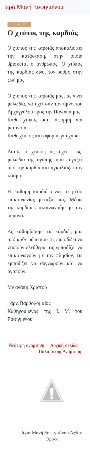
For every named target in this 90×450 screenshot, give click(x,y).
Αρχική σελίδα (64, 345)
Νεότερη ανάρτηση (26, 345)
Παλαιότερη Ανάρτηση (60, 351)
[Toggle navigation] (79, 7)
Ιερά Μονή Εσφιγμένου (33, 6)
